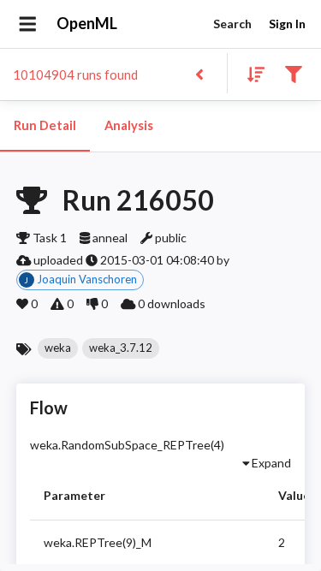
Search (232, 23)
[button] (58, 348)
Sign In (287, 23)
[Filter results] (293, 73)
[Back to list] (199, 73)
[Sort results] (251, 73)
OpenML (86, 23)
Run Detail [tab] (45, 125)
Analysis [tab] (128, 125)
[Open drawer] (28, 24)
